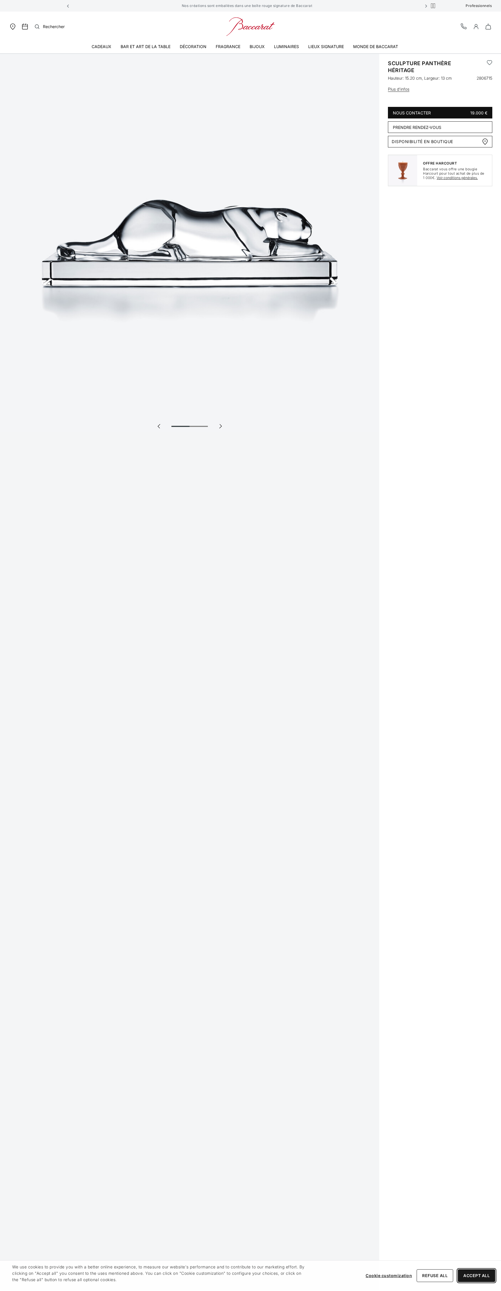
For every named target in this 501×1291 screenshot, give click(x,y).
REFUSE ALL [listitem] (435, 1275)
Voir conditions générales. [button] (457, 178)
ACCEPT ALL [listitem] (476, 1275)
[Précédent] (158, 426)
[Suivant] (220, 426)
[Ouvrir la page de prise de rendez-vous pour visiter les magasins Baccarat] (24, 26)
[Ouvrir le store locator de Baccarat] (12, 26)
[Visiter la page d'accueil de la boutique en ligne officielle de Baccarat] (250, 26)
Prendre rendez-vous (417, 127)
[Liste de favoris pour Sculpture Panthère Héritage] (489, 67)
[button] (68, 6)
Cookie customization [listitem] (389, 1275)
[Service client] (463, 26)
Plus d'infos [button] (398, 89)
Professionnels (479, 5)
